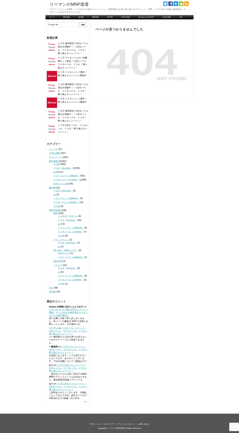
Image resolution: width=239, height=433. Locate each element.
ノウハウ (57, 265)
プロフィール (95, 424)
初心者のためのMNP (146, 17)
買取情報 (95, 17)
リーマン (53, 328)
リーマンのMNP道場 (69, 4)
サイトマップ (109, 424)
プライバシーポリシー (126, 424)
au (54, 172)
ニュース (53, 149)
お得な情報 (166, 17)
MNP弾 (110, 17)
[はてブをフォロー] (176, 3)
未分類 (52, 292)
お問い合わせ (144, 424)
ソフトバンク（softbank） (66, 176)
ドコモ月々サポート (68, 216)
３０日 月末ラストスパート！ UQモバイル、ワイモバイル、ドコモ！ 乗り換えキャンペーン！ (68, 368)
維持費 (80, 17)
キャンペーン (55, 157)
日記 (181, 17)
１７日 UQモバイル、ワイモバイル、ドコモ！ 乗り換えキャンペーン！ (73, 128)
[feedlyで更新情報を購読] (181, 3)
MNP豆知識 (125, 17)
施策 (55, 213)
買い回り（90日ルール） (65, 250)
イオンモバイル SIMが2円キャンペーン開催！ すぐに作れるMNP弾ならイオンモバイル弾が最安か (68, 312)
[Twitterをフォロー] (165, 3)
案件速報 (66, 17)
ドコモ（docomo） (62, 168)
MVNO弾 (57, 261)
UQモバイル (59, 184)
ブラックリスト (61, 240)
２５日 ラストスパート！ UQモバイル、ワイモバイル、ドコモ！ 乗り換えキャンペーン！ (68, 331)
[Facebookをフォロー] (170, 3)
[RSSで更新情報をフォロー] (186, 3)
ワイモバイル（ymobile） (66, 180)
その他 (56, 164)
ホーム (52, 17)
